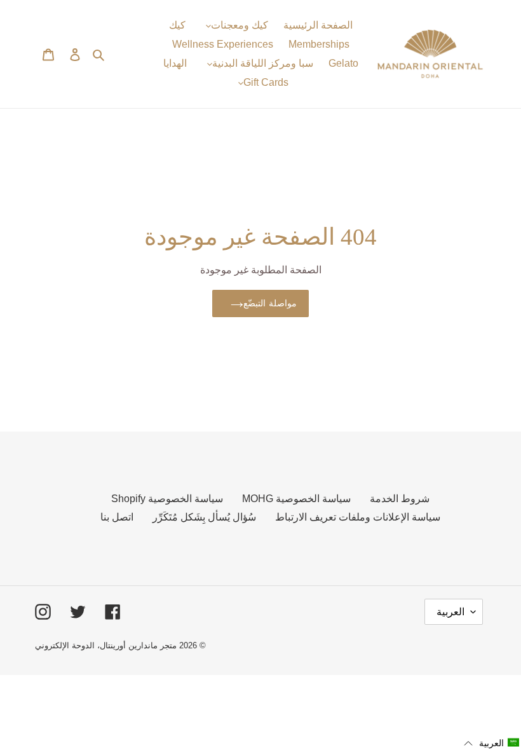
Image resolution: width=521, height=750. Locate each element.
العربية (450, 611)
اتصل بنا (116, 517)
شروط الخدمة (400, 498)
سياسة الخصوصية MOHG (296, 498)
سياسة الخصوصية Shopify (167, 498)
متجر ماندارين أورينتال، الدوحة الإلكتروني (106, 645)
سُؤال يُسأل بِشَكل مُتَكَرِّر (204, 517)
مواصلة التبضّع (270, 303)
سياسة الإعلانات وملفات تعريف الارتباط (357, 517)
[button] (492, 743)
